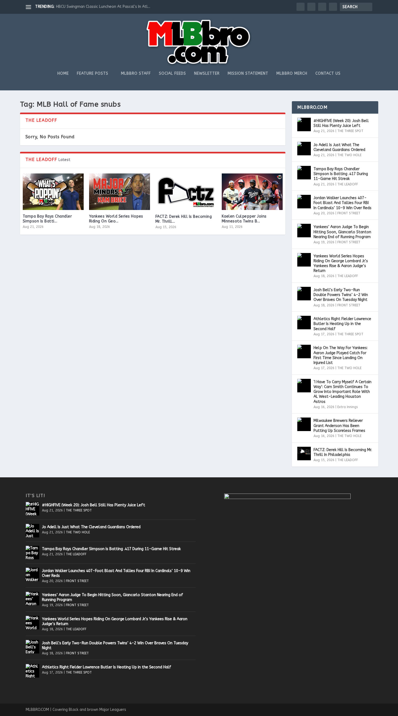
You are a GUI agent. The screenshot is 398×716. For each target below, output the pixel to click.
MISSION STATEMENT (248, 73)
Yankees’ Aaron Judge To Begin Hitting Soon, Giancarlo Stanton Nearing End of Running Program (342, 232)
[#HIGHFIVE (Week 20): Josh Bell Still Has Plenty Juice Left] (304, 124)
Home (63, 73)
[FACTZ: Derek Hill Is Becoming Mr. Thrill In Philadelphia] (185, 191)
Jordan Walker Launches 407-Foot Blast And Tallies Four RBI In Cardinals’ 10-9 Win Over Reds (342, 203)
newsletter (207, 73)
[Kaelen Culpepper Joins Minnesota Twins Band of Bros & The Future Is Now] (252, 191)
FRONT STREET (348, 213)
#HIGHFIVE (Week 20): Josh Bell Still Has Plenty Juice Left (341, 123)
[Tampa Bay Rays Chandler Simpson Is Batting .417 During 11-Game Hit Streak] (53, 191)
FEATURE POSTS (92, 73)
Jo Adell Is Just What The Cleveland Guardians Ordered (339, 147)
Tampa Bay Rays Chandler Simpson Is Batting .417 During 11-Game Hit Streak (341, 174)
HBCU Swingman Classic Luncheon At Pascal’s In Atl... (103, 6)
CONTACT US (328, 73)
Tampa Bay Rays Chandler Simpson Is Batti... (47, 219)
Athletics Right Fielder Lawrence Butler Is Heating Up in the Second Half (342, 324)
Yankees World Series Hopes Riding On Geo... (116, 219)
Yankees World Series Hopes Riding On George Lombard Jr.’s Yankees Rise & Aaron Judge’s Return (341, 263)
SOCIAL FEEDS (172, 73)
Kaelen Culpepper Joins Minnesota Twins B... (244, 219)
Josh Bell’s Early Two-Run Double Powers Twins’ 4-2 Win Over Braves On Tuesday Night (341, 295)
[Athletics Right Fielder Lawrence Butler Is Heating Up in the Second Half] (304, 322)
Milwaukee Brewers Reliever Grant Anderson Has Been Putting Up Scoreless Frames (339, 425)
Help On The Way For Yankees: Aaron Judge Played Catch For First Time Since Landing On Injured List (341, 355)
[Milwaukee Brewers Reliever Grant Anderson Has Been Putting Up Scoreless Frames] (304, 424)
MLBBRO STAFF (136, 73)
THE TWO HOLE (349, 155)
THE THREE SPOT (350, 131)
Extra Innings (347, 407)
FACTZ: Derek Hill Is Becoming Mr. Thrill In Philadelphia (343, 452)
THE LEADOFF (347, 184)
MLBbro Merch (291, 73)
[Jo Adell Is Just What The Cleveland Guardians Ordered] (304, 148)
